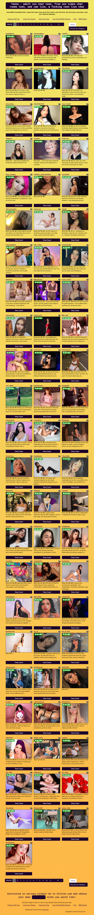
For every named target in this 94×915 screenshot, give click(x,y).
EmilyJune (65, 138)
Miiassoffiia (37, 597)
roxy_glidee (9, 385)
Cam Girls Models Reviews (61, 19)
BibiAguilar (65, 420)
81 (59, 24)
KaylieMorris (10, 33)
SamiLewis (37, 350)
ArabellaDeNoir (39, 68)
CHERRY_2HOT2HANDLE (42, 174)
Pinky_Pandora (11, 174)
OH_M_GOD (66, 631)
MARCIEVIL (65, 667)
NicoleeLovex (10, 631)
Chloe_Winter (10, 68)
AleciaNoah (9, 808)
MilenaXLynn (38, 279)
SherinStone (66, 68)
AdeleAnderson (39, 702)
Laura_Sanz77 (66, 279)
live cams (39, 897)
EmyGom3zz (66, 702)
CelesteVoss (10, 104)
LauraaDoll (65, 174)
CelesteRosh (10, 420)
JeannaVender (66, 245)
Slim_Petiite (38, 245)
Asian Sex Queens (29, 19)
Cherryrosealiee (11, 209)
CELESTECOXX (39, 104)
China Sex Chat (44, 19)
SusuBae (37, 138)
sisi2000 (64, 33)
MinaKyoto (9, 491)
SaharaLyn (37, 772)
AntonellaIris (38, 561)
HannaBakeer (10, 597)
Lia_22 (36, 631)
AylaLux (64, 738)
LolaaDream (66, 597)
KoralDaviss (38, 456)
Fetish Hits (45, 910)
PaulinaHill (65, 385)
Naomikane (65, 561)
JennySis (65, 491)
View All (9, 24)
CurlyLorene (38, 315)
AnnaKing (9, 561)
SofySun (8, 526)
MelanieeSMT (38, 808)
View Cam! (19, 65)
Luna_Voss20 (66, 104)
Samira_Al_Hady (11, 350)
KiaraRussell (38, 667)
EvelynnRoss (10, 843)
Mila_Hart (65, 315)
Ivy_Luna (65, 772)
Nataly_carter (38, 738)
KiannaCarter (66, 350)
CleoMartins (66, 526)
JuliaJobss (9, 738)
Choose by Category (77, 28)
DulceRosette (38, 385)
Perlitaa (8, 702)
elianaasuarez (10, 667)
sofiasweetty (10, 315)
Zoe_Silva (9, 772)
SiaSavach (37, 209)
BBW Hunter (83, 19)
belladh (64, 209)
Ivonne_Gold (66, 808)
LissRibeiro (37, 420)
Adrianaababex (39, 33)
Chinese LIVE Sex (13, 19)
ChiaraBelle (66, 456)
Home (72, 25)
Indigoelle (9, 138)
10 (47, 24)
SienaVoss (9, 279)
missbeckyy (10, 456)
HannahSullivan (11, 245)
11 (51, 24)
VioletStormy (38, 526)
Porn (74, 19)
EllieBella (37, 491)
